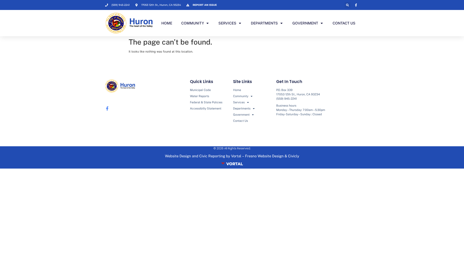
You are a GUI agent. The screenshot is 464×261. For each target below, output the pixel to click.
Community (192, 23)
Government (305, 23)
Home (166, 23)
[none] (356, 5)
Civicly (293, 156)
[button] (347, 5)
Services (227, 23)
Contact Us (344, 23)
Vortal (236, 156)
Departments (264, 23)
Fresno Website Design (264, 156)
